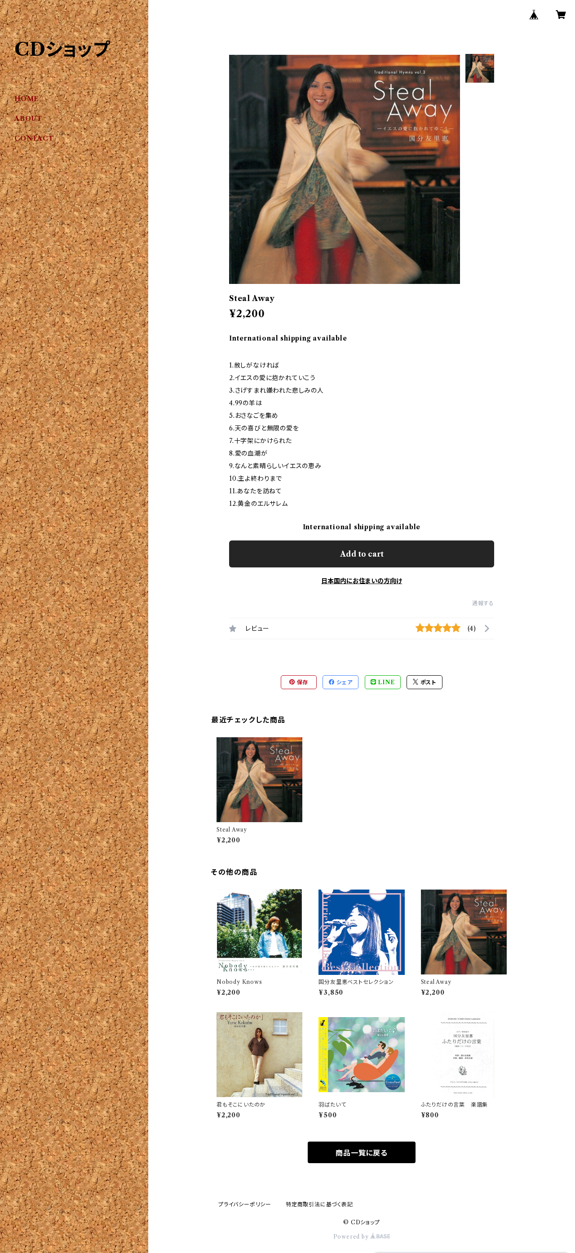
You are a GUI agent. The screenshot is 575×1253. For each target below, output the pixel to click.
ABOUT (28, 119)
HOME (26, 99)
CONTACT (34, 138)
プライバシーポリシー (244, 1204)
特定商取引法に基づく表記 (319, 1204)
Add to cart (362, 553)
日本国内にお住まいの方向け (361, 581)
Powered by (352, 1236)
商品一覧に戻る (362, 1152)
